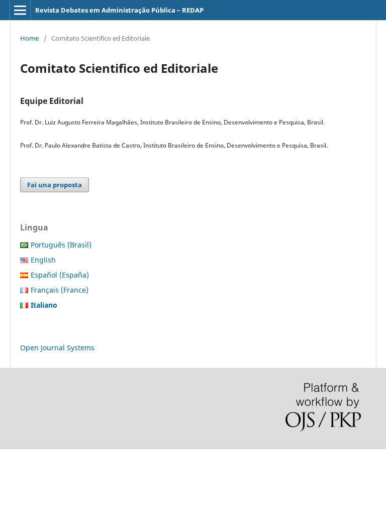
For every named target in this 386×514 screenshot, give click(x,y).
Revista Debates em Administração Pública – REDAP (119, 10)
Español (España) (60, 275)
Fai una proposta (54, 184)
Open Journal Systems (57, 347)
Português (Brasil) (61, 244)
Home (29, 38)
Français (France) (59, 290)
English (43, 260)
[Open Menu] (20, 10)
